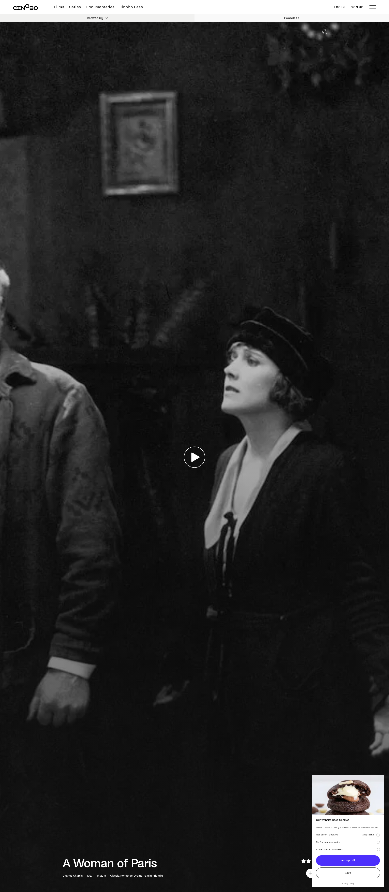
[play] (194, 457)
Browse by (95, 18)
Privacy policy (348, 883)
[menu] (372, 7)
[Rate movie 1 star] (303, 861)
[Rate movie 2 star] (308, 861)
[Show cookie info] (378, 835)
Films (59, 7)
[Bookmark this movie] (310, 873)
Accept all (348, 860)
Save (348, 872)
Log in (339, 7)
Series (75, 7)
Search (289, 18)
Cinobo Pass (131, 7)
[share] (324, 31)
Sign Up (357, 7)
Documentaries (100, 7)
